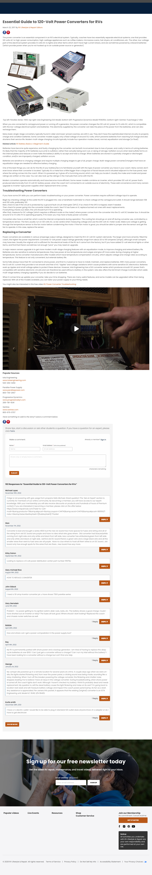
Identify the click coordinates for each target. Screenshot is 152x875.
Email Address (54, 445)
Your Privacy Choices (133, 862)
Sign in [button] (103, 439)
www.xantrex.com (10, 409)
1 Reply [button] (95, 621)
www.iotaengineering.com (14, 380)
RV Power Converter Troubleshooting (60, 284)
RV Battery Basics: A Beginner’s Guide (32, 144)
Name (11, 445)
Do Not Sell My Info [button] (88, 862)
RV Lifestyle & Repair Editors (30, 27)
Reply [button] (104, 519)
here (12, 431)
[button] (4, 32)
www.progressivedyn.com (14, 400)
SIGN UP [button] (93, 783)
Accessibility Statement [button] (110, 862)
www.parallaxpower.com (14, 390)
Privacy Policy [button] (70, 862)
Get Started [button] (133, 820)
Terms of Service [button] (53, 862)
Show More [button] (12, 724)
